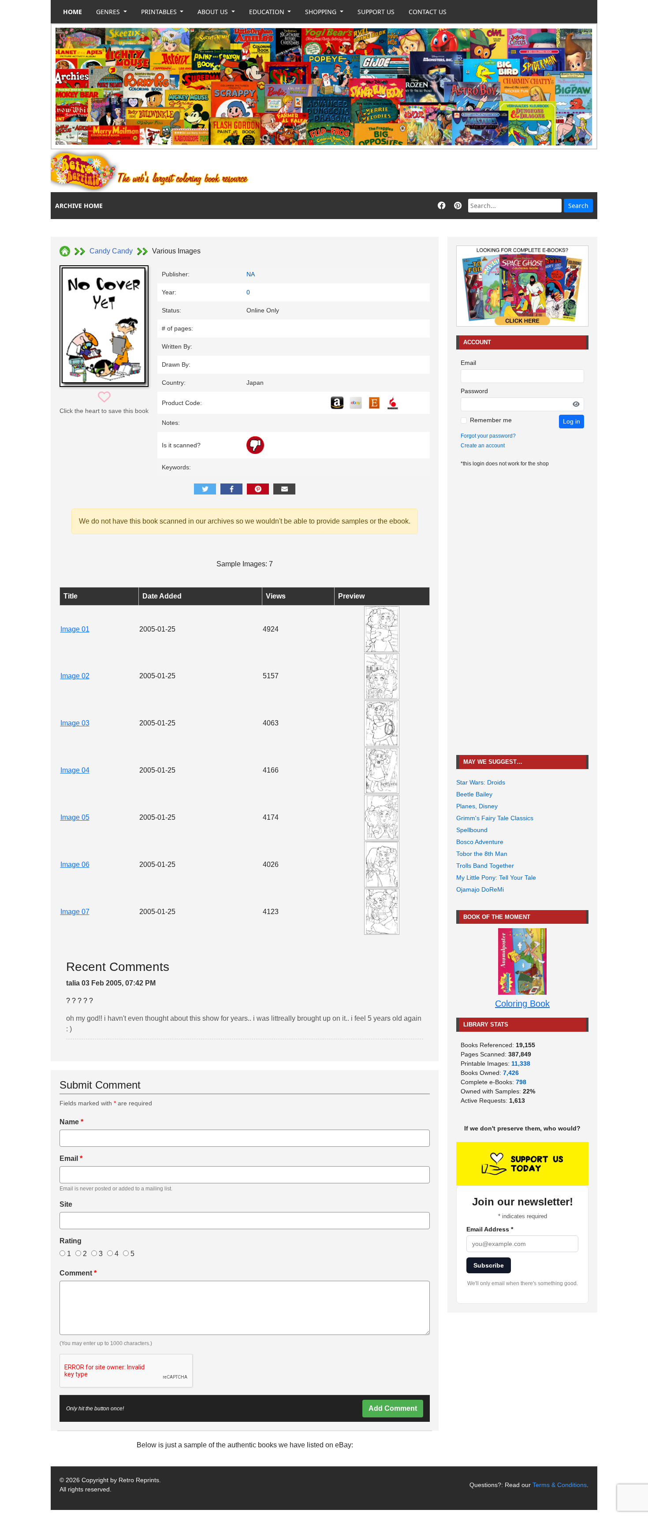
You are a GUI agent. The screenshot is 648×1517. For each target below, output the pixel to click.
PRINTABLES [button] (160, 11)
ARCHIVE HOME (79, 205)
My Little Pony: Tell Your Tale (496, 877)
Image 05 (74, 817)
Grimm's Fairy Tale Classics (494, 818)
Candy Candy (111, 251)
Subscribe (488, 1265)
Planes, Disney (477, 806)
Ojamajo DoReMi (480, 889)
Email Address (489, 1229)
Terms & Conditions (560, 1484)
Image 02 (74, 676)
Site (66, 1204)
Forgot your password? (488, 436)
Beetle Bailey (474, 794)
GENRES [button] (109, 11)
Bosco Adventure (479, 841)
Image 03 (74, 723)
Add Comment (393, 1408)
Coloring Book (522, 1003)
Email (71, 1158)
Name (71, 1122)
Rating (71, 1241)
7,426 (511, 1072)
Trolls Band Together (485, 865)
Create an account (483, 445)
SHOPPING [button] (321, 11)
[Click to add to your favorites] (104, 397)
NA (250, 274)
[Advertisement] (436, 171)
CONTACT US (428, 11)
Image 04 (74, 770)
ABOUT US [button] (213, 11)
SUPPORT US (376, 11)
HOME (72, 11)
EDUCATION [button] (267, 11)
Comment (78, 1273)
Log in (571, 421)
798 (521, 1082)
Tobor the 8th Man (481, 853)
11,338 (520, 1063)
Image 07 (74, 911)
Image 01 (74, 629)
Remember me (491, 420)
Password (474, 390)
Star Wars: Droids (480, 782)
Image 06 (74, 864)
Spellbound (472, 829)
